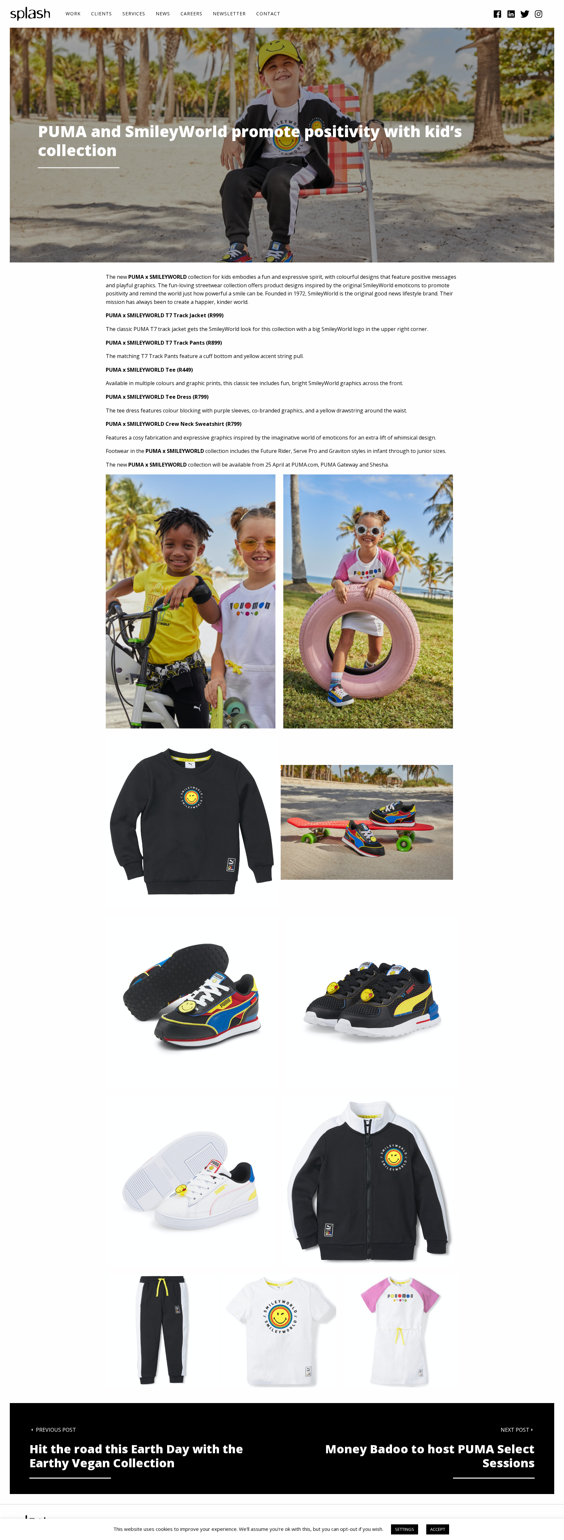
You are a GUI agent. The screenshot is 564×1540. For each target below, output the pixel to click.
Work (73, 14)
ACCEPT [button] (437, 1529)
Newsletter (229, 14)
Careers (191, 14)
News (163, 14)
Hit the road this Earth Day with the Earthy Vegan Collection (136, 1456)
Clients (101, 14)
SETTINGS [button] (404, 1529)
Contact (268, 14)
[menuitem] (73, 14)
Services (133, 14)
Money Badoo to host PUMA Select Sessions (430, 1456)
